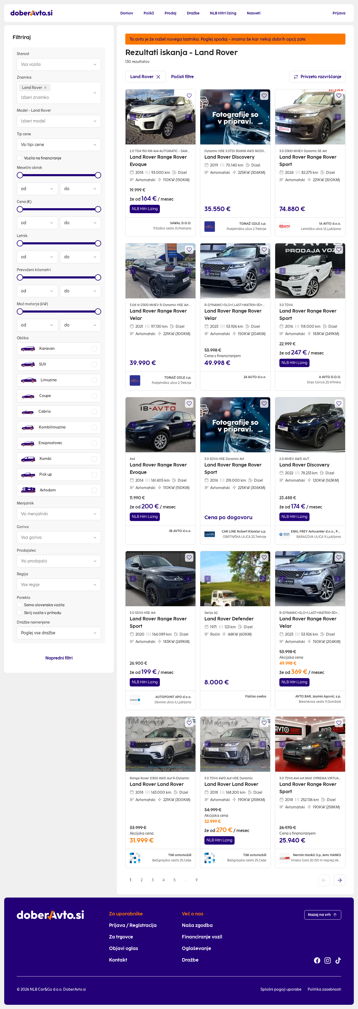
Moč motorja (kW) (32, 304)
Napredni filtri (59, 658)
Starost (23, 54)
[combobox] (54, 64)
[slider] (20, 175)
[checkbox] (19, 157)
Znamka (24, 77)
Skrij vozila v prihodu (42, 613)
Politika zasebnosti (324, 989)
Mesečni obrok (29, 167)
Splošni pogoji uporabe (281, 989)
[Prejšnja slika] (133, 117)
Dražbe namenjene (33, 622)
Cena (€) (24, 202)
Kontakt (118, 960)
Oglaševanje (196, 948)
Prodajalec (26, 550)
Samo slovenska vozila (44, 605)
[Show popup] (95, 64)
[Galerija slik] (161, 116)
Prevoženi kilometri (34, 270)
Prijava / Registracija (133, 925)
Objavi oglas (123, 948)
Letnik (22, 236)
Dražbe (190, 960)
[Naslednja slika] (188, 117)
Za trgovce (121, 937)
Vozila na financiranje (42, 158)
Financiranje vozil (202, 937)
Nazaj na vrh (319, 915)
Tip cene (24, 134)
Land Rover (142, 76)
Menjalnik (25, 503)
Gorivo (23, 527)
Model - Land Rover (34, 110)
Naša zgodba (197, 925)
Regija (22, 574)
